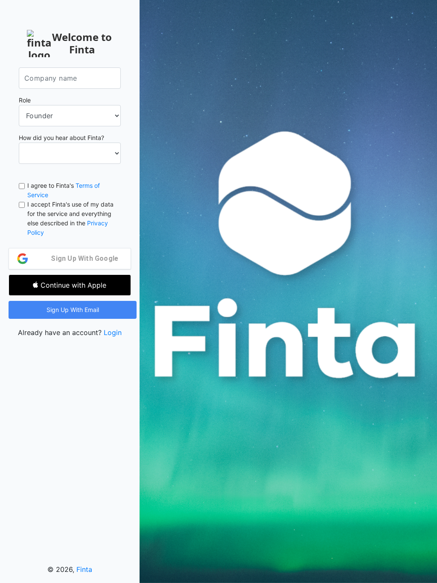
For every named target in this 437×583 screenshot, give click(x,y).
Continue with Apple (73, 285)
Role (25, 100)
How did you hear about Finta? (61, 137)
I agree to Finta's (63, 190)
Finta (84, 569)
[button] (73, 310)
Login (113, 332)
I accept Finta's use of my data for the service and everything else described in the (70, 218)
